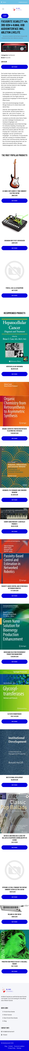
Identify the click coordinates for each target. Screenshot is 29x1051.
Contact (10, 1046)
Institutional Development (14, 777)
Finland (4, 2)
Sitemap (19, 1048)
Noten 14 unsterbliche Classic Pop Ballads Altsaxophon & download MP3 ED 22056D (14, 838)
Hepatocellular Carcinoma (14, 366)
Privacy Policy (11, 1048)
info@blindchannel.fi (23, 2)
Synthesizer (11, 55)
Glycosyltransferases (14, 714)
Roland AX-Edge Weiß (14, 914)
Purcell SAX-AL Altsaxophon (14, 288)
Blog (5, 1021)
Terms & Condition (19, 1046)
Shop (4, 16)
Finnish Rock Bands (9, 1011)
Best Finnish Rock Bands (11, 1018)
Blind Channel (8, 1015)
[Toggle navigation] (3, 9)
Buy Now (14, 67)
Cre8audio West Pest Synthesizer (14, 240)
